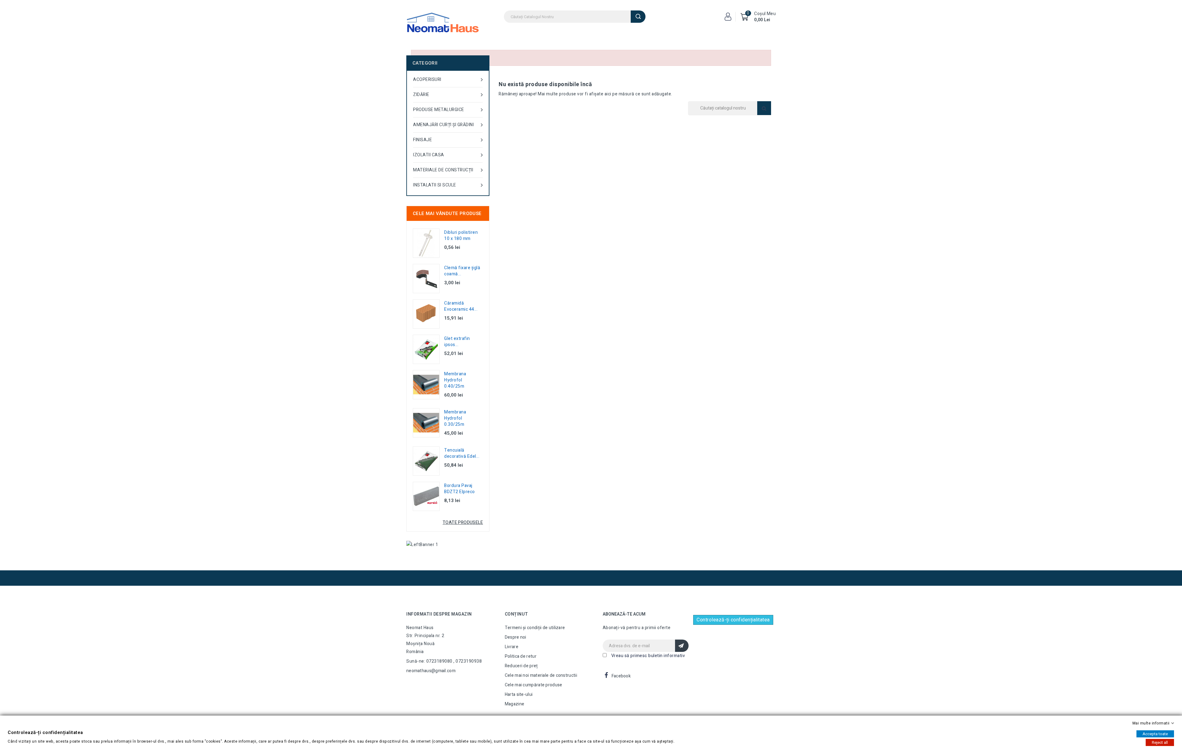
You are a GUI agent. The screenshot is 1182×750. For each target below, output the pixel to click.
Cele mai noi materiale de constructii (541, 675)
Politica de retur (521, 656)
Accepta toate (1155, 734)
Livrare (511, 647)
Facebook (621, 676)
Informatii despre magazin (439, 614)
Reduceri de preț (521, 666)
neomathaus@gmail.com (431, 671)
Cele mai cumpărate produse (533, 685)
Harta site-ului (519, 694)
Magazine (514, 704)
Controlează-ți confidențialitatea (733, 620)
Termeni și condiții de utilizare (535, 627)
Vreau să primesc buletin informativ (648, 655)
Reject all (1160, 742)
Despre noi (515, 637)
